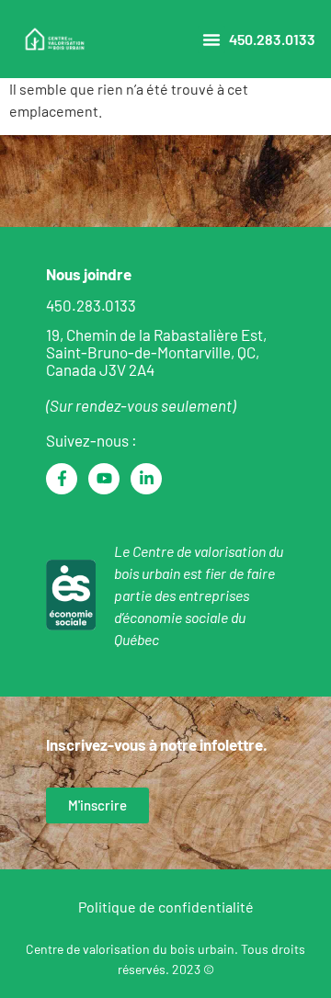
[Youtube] (104, 478)
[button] (211, 39)
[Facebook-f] (61, 478)
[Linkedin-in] (146, 478)
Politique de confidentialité (166, 906)
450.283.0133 (272, 39)
